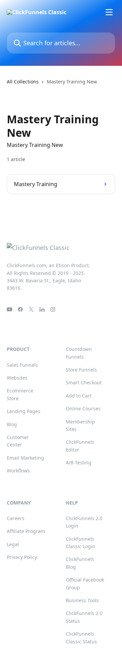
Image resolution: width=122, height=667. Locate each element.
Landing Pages (23, 411)
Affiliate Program (26, 531)
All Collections (23, 81)
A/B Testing (79, 462)
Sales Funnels (22, 365)
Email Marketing (25, 458)
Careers (15, 518)
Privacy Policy (22, 557)
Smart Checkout (84, 382)
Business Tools (82, 600)
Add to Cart (79, 395)
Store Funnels (81, 369)
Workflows (18, 470)
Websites (17, 378)
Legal (13, 544)
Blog (12, 424)
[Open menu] (109, 12)
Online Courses (83, 408)
